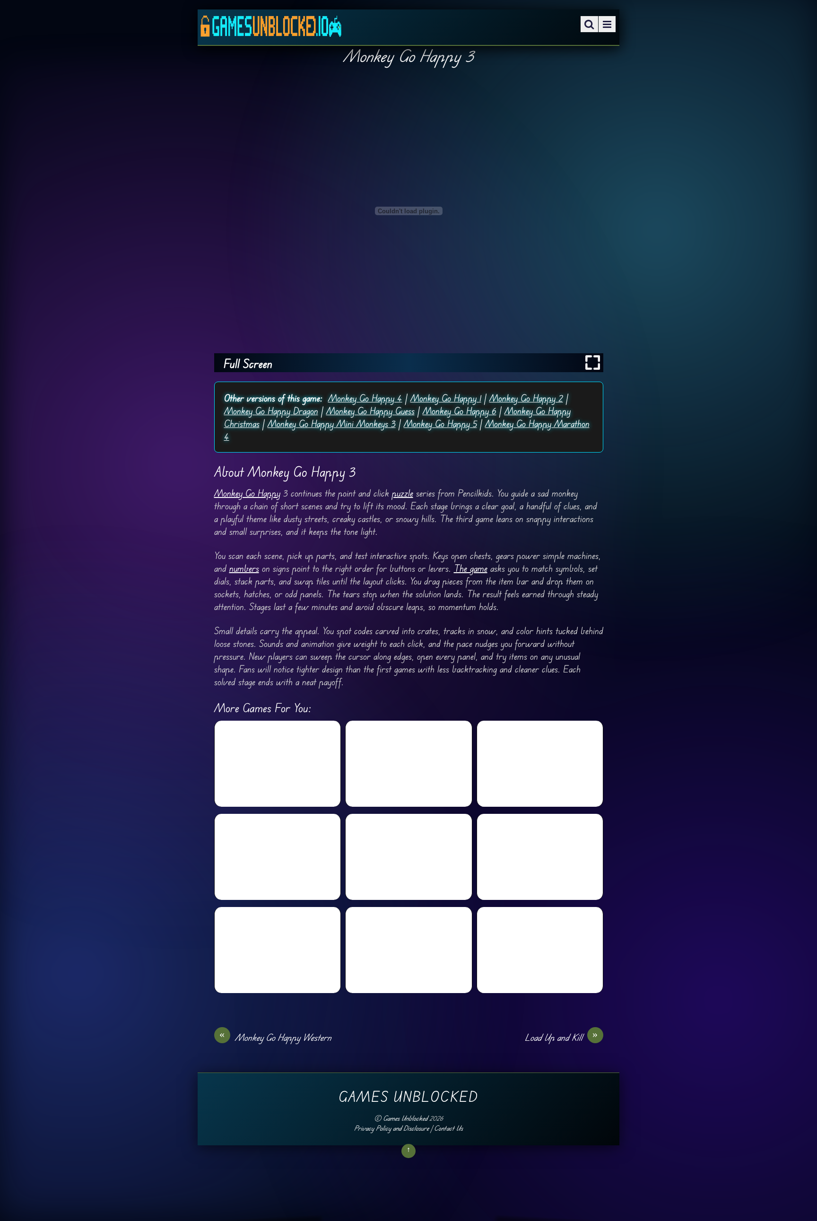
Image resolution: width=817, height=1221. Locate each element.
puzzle (402, 493)
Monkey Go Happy (247, 493)
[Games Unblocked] (271, 30)
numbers (244, 568)
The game (470, 568)
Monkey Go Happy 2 (526, 398)
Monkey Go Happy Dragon (271, 411)
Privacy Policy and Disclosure (391, 1128)
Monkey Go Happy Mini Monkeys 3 (332, 423)
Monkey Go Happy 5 (440, 423)
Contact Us (448, 1128)
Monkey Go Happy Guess (370, 411)
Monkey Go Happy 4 (365, 398)
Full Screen (248, 363)
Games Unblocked (405, 1118)
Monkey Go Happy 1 (445, 398)
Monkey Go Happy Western (275, 1037)
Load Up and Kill (561, 1037)
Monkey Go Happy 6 (459, 411)
